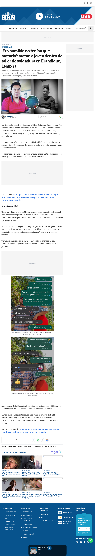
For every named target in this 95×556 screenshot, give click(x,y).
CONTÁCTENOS (10, 512)
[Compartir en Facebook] (33, 440)
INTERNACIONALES (57, 28)
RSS (5, 518)
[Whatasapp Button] (90, 540)
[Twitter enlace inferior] (77, 542)
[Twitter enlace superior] (84, 3)
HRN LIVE (26, 537)
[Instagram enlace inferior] (88, 542)
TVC (11, 3)
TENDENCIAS (44, 28)
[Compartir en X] (42, 440)
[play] (50, 548)
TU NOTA (4, 3)
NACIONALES (13, 28)
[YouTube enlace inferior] (81, 542)
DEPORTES (69, 28)
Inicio (3, 44)
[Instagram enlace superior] (91, 3)
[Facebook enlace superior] (87, 3)
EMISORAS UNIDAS (19, 3)
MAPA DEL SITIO (10, 515)
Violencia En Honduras (24, 446)
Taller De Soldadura (50, 446)
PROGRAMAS (27, 512)
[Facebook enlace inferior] (84, 542)
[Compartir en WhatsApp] (38, 440)
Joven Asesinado (37, 446)
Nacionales (9, 44)
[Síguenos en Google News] (47, 440)
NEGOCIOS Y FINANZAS (27, 28)
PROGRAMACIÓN (81, 28)
